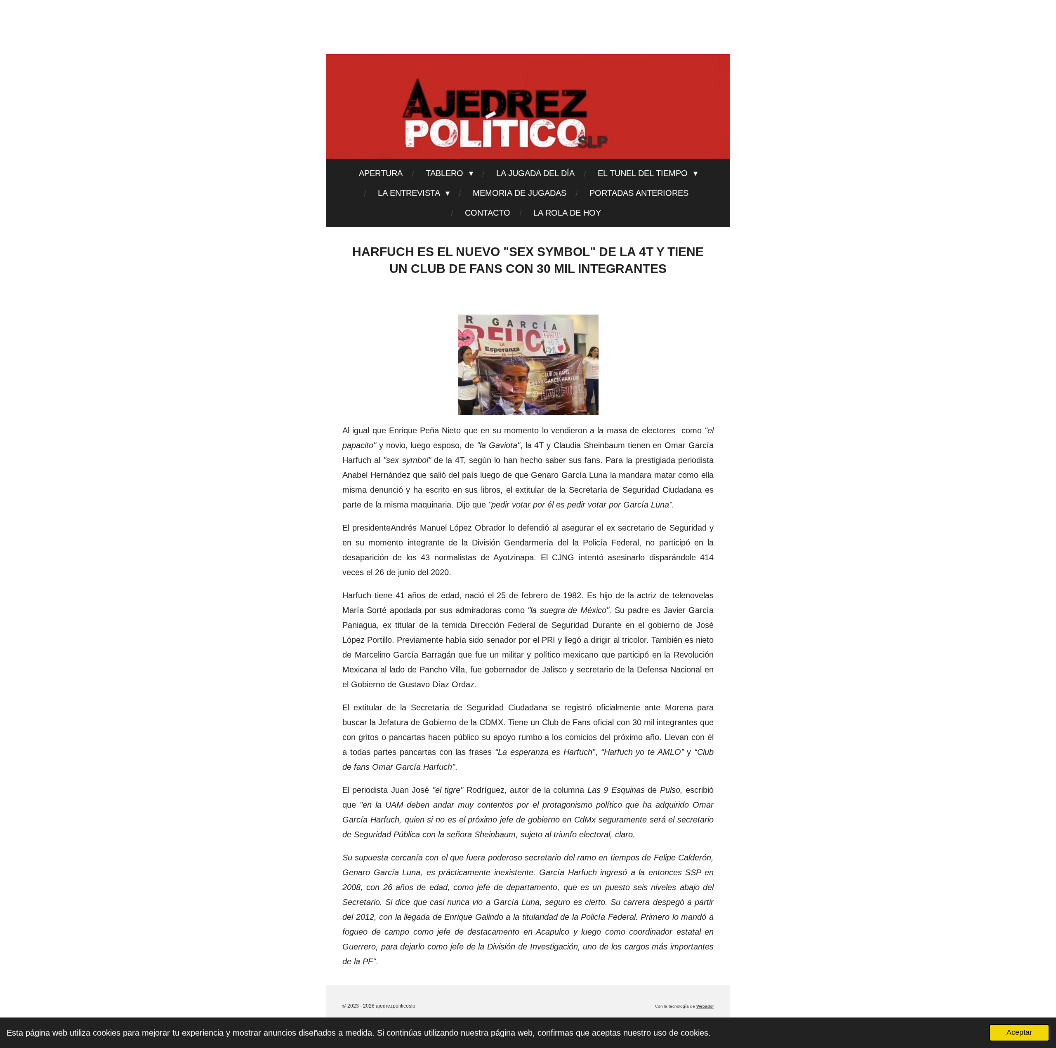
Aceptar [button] (1019, 1032)
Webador (705, 1006)
